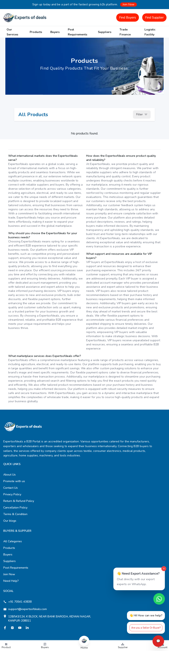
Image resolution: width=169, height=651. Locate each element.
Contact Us (10, 488)
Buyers (55, 32)
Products (36, 32)
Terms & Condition (15, 514)
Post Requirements (15, 568)
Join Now (128, 4)
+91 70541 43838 (20, 602)
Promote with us (14, 481)
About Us (9, 475)
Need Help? (11, 581)
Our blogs (9, 521)
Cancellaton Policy (15, 508)
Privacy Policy (12, 494)
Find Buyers (127, 17)
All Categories (12, 541)
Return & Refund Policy (18, 501)
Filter (139, 114)
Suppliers (104, 32)
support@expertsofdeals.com (27, 609)
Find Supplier (154, 17)
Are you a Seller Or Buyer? (146, 627)
